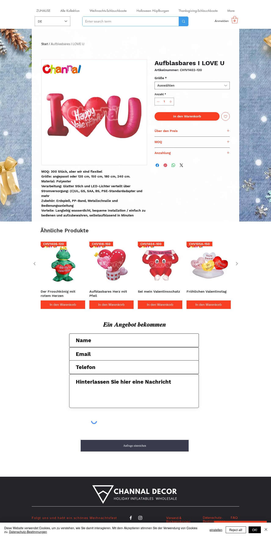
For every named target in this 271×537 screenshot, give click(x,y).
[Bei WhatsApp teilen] (173, 165)
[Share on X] (181, 165)
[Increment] (171, 101)
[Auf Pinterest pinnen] (165, 165)
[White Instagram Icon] (140, 517)
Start (44, 44)
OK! (254, 530)
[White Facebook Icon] (130, 517)
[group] (135, 275)
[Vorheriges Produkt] (34, 263)
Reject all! (235, 530)
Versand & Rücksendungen (178, 519)
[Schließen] (265, 530)
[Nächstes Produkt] (236, 263)
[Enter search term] (183, 21)
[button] (235, 19)
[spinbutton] (164, 101)
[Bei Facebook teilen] (157, 165)
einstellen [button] (216, 530)
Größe (161, 78)
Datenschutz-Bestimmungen (28, 532)
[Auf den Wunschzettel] (225, 116)
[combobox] (192, 85)
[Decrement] (157, 101)
